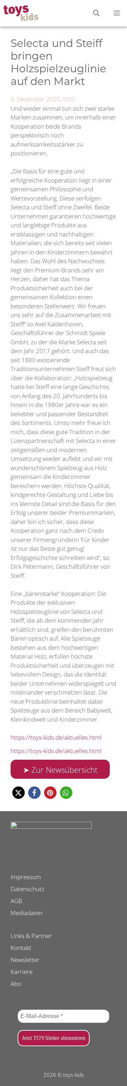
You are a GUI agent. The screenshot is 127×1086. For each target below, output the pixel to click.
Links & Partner (31, 936)
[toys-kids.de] (21, 13)
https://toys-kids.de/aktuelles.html (56, 737)
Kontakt (21, 948)
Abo (16, 984)
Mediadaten (27, 913)
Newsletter (25, 960)
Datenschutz (27, 889)
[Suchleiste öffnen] (96, 13)
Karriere (21, 972)
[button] (18, 792)
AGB (16, 901)
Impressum (26, 877)
